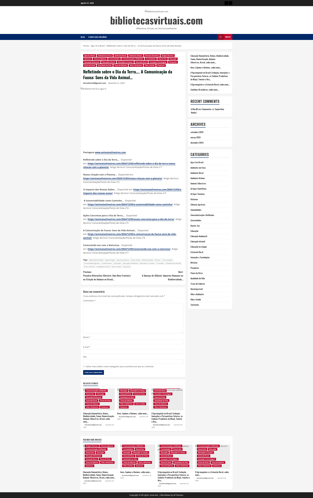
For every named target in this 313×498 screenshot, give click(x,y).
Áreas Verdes (135, 260)
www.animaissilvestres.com (110, 152)
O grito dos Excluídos (97, 37)
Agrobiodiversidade (96, 260)
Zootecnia (161, 65)
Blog (83, 37)
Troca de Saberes (121, 65)
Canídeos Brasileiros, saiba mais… (204, 89)
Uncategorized (196, 289)
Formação (160, 263)
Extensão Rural (141, 62)
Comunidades (114, 59)
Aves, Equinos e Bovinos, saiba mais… (132, 413)
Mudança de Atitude (173, 263)
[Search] (215, 37)
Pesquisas (173, 62)
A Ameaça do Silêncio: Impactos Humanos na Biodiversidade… (162, 275)
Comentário (89, 300)
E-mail (86, 347)
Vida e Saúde (149, 65)
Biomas (157, 260)
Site (85, 356)
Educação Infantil (108, 62)
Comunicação (167, 260)
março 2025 (195, 137)
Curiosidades (151, 59)
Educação (173, 59)
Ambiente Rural (120, 55)
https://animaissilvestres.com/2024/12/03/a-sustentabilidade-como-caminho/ (130, 204)
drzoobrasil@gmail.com (94, 83)
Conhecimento (106, 263)
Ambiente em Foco (105, 55)
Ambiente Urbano (135, 55)
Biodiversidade (147, 260)
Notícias (193, 262)
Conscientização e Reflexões (133, 59)
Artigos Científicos (198, 188)
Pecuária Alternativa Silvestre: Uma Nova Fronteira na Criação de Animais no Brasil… (107, 275)
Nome (86, 337)
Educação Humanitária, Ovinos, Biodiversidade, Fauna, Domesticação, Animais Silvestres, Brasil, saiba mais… (98, 417)
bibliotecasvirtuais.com (156, 20)
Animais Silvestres (152, 55)
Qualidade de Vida (105, 65)
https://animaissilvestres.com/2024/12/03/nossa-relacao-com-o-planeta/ (122, 178)
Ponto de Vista (89, 65)
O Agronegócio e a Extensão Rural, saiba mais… (210, 84)
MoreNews (165, 495)
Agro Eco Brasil (89, 55)
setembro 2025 (196, 132)
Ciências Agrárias (100, 59)
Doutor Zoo (163, 59)
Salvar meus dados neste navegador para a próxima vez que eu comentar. (120, 366)
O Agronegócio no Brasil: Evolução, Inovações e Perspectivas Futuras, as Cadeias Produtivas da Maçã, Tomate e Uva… (167, 417)
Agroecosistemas (123, 260)
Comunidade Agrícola (91, 263)
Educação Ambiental (91, 62)
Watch (227, 37)
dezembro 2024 (197, 142)
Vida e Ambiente (136, 65)
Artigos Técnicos (167, 55)
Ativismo (87, 59)
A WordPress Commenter (201, 109)
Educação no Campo (125, 62)
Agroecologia (110, 260)
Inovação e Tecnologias (158, 62)
